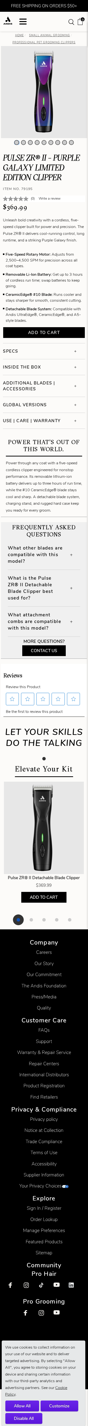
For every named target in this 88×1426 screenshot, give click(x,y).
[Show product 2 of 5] (31, 919)
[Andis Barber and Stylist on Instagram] (29, 1287)
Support (44, 1041)
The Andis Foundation (44, 986)
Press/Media (44, 997)
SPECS (10, 351)
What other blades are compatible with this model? (35, 554)
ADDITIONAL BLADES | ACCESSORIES (29, 386)
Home (19, 35)
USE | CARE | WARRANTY (32, 421)
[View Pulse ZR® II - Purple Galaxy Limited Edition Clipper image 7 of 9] (57, 142)
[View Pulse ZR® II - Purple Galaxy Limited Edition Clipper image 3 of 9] (30, 142)
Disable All (24, 1418)
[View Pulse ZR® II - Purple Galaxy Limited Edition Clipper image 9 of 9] (71, 142)
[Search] (71, 21)
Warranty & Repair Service (44, 1052)
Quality (44, 1008)
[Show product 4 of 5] (56, 919)
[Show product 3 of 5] (44, 919)
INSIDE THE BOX (22, 367)
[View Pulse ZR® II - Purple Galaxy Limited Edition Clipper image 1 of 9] (16, 142)
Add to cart (44, 333)
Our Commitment (44, 974)
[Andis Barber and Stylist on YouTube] (59, 1287)
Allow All (22, 1406)
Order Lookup (44, 1219)
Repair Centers (44, 1063)
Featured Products (44, 1241)
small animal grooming (49, 35)
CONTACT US (44, 651)
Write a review (50, 198)
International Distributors (44, 1074)
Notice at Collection (44, 1130)
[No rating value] (17, 199)
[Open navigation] (23, 21)
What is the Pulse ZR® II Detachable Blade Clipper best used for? (30, 588)
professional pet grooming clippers (44, 42)
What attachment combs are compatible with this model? (34, 621)
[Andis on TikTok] (44, 1287)
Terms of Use (44, 1152)
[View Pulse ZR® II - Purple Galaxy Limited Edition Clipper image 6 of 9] (50, 142)
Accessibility (44, 1164)
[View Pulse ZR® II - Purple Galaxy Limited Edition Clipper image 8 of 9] (64, 142)
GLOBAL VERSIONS (25, 405)
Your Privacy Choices (40, 1186)
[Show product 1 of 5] (18, 919)
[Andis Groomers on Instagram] (44, 1315)
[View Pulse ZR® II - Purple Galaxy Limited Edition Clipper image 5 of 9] (44, 142)
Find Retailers (44, 1097)
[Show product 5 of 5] (69, 919)
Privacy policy (44, 1119)
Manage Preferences (44, 1230)
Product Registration (44, 1085)
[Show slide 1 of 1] (44, 758)
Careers (44, 952)
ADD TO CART (44, 897)
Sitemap (44, 1252)
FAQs (44, 1030)
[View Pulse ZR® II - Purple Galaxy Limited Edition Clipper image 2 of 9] (23, 142)
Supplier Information (44, 1175)
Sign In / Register (44, 1208)
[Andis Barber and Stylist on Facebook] (14, 1287)
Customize (59, 1406)
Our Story (44, 963)
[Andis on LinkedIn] (74, 1287)
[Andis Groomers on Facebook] (29, 1315)
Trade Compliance (44, 1141)
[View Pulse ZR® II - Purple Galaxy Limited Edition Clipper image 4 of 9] (37, 142)
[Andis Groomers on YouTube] (59, 1315)
